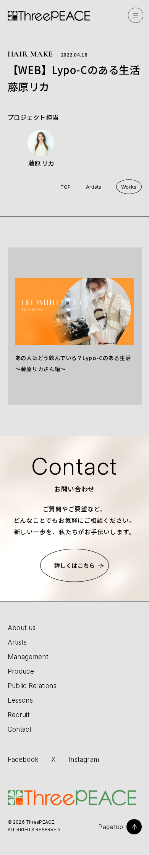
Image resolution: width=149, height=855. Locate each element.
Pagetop (110, 827)
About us (22, 628)
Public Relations (32, 686)
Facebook (23, 759)
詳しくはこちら (74, 565)
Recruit (18, 715)
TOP (65, 187)
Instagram (83, 759)
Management (28, 657)
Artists (94, 187)
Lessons (20, 700)
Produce (21, 671)
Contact (19, 729)
